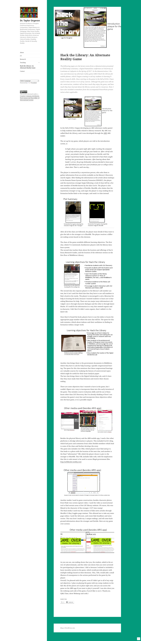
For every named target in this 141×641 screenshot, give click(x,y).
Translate (34, 83)
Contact (22, 71)
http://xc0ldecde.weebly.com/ (71, 462)
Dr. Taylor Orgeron (30, 20)
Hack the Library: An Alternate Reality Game (27, 67)
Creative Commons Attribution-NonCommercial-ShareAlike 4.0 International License (29, 98)
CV (21, 56)
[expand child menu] (39, 62)
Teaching (23, 62)
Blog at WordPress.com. (67, 628)
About (22, 52)
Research (23, 59)
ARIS (105, 133)
